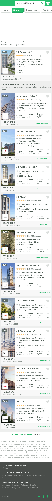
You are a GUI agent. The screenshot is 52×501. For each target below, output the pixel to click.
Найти (43, 3)
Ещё (12, 478)
